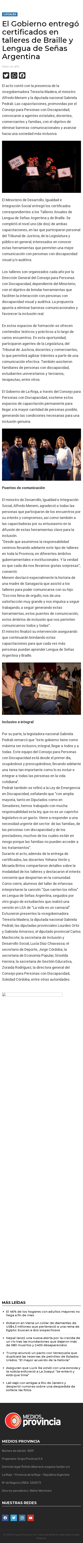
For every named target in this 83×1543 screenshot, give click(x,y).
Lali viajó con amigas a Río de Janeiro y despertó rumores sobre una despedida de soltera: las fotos (40, 1386)
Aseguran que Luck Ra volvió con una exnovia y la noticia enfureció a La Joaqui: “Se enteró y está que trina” (43, 1371)
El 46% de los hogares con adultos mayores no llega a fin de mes (43, 1313)
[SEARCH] (79, 3)
